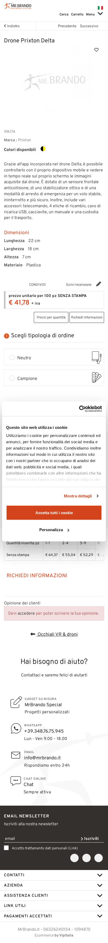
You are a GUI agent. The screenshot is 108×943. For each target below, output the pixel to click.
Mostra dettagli (78, 496)
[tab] (54, 575)
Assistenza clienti (26, 895)
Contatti (14, 875)
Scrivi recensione (79, 284)
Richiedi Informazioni (86, 317)
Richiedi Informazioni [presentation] (37, 575)
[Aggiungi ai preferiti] (96, 49)
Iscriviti (91, 838)
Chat (29, 784)
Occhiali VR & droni (57, 634)
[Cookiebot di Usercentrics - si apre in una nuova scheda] (79, 409)
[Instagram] (86, 858)
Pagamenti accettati (28, 916)
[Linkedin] (98, 858)
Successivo (89, 26)
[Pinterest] (62, 284)
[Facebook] (55, 284)
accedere (26, 613)
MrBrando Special (43, 704)
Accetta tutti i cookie (54, 512)
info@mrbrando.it (42, 757)
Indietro (13, 26)
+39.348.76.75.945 (44, 731)
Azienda (13, 885)
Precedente (66, 26)
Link (73, 848)
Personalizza (51, 529)
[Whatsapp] (49, 284)
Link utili (15, 905)
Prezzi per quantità (51, 317)
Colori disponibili (20, 150)
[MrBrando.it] (17, 6)
